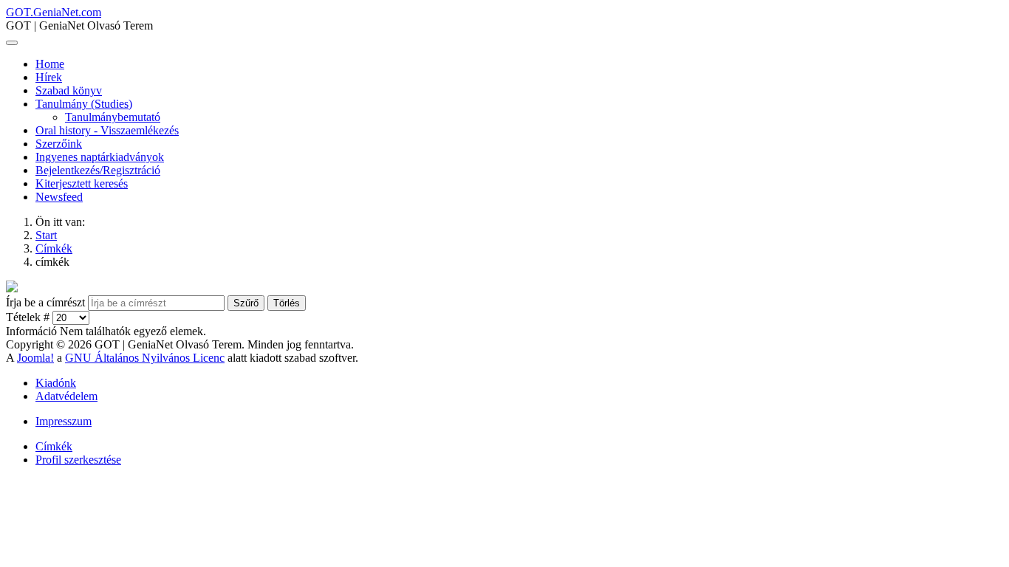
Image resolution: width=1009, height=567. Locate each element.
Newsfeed (59, 196)
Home (49, 64)
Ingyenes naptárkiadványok (99, 157)
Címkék (53, 446)
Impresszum (63, 421)
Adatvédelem (66, 396)
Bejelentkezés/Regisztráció (97, 170)
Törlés (286, 303)
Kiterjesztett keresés (81, 183)
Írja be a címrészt (47, 302)
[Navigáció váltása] (12, 43)
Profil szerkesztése (78, 459)
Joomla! (35, 357)
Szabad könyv (68, 90)
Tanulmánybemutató (112, 117)
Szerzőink (58, 143)
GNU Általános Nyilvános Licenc (145, 357)
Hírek (48, 77)
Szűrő (246, 303)
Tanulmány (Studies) (83, 103)
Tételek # (29, 317)
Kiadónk (55, 383)
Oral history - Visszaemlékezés (107, 130)
